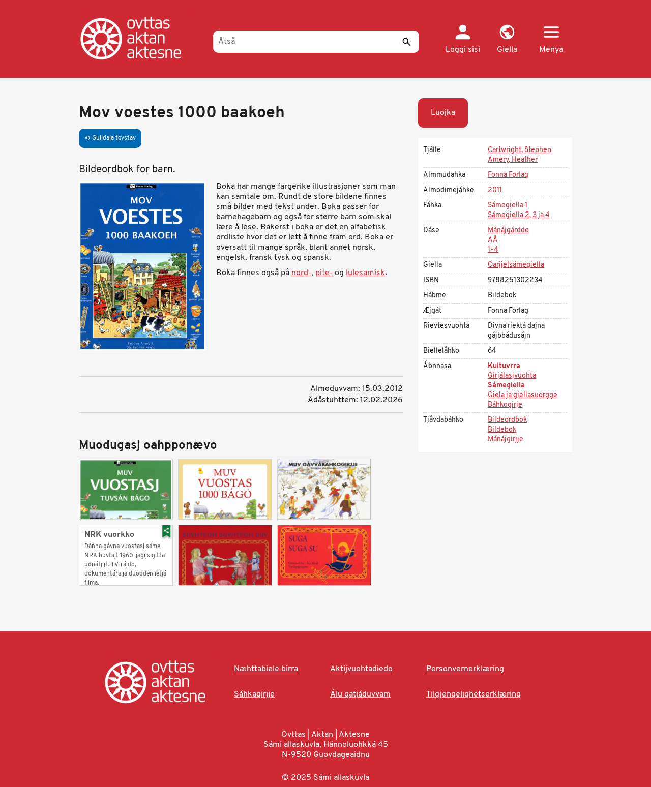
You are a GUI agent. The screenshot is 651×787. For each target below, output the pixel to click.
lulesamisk (365, 273)
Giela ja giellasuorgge (522, 395)
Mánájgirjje (505, 439)
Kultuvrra (504, 366)
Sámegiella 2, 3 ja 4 (519, 215)
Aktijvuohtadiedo (361, 669)
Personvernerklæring (465, 669)
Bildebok (502, 430)
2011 (495, 190)
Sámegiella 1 (507, 205)
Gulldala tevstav (110, 138)
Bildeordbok (507, 420)
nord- (301, 273)
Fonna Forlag (508, 175)
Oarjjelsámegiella (516, 265)
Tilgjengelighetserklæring (473, 694)
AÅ (493, 240)
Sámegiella (506, 385)
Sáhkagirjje (254, 694)
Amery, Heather (513, 160)
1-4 (493, 250)
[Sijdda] (141, 38)
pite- (324, 273)
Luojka (443, 113)
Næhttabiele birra (266, 669)
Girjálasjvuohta (512, 376)
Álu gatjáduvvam (360, 694)
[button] (507, 39)
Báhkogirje (505, 405)
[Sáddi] (406, 41)
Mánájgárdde (508, 230)
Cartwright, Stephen (519, 150)
